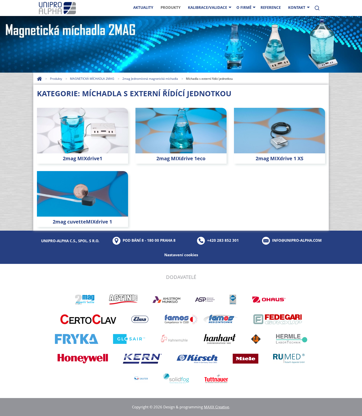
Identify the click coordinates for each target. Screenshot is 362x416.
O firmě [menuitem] (243, 7)
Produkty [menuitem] (171, 7)
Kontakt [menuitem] (296, 7)
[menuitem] (317, 8)
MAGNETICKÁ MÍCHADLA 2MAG (92, 79)
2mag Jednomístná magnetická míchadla (150, 79)
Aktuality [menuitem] (143, 7)
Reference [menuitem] (271, 7)
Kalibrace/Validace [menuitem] (207, 7)
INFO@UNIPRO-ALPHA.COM (297, 240)
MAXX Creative (216, 406)
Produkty (56, 79)
